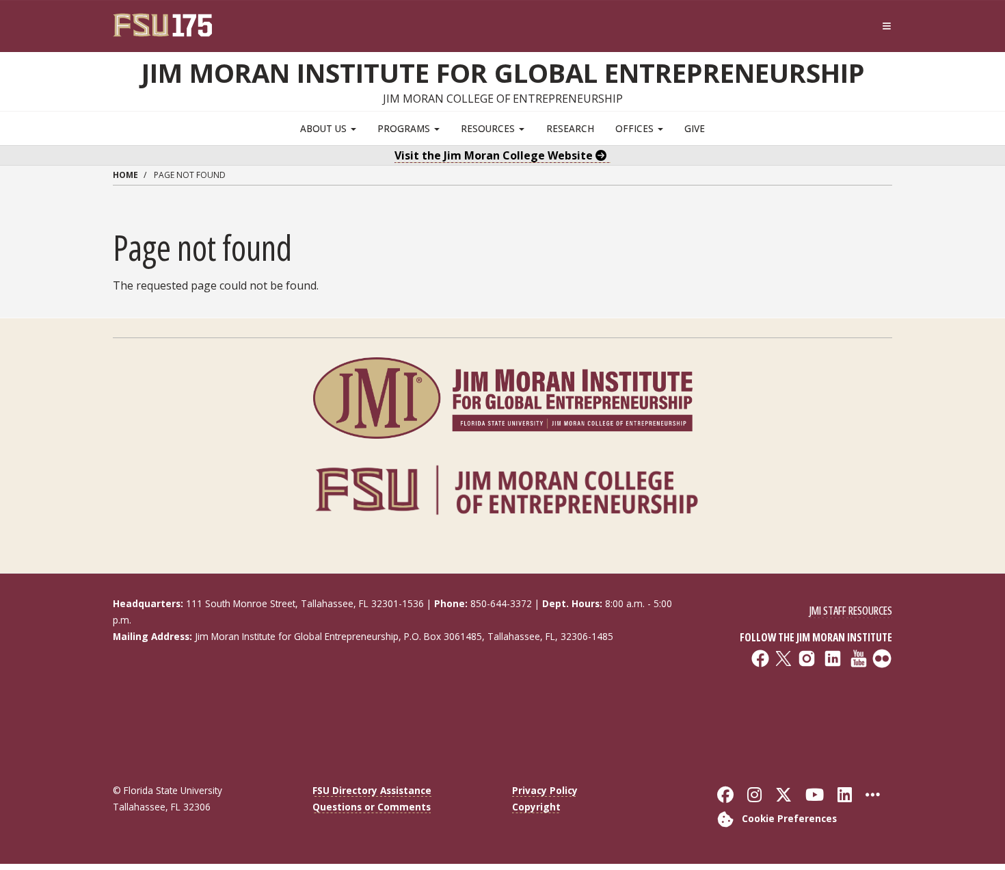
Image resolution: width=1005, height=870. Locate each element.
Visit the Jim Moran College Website (494, 155)
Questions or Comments (371, 806)
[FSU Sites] (887, 26)
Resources (489, 128)
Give (694, 128)
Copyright (536, 806)
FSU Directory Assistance (371, 790)
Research (570, 128)
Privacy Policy (545, 790)
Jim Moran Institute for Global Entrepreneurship (503, 72)
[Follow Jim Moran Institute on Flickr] (802, 709)
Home (125, 175)
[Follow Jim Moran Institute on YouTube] (802, 699)
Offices (635, 128)
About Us (324, 128)
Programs (405, 128)
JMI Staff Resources (850, 610)
